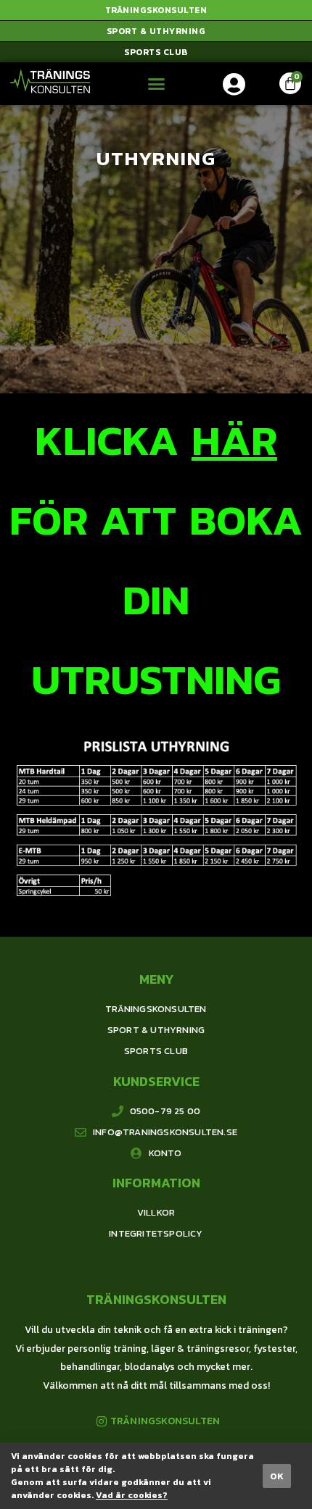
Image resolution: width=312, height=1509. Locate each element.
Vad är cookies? (132, 1495)
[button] (156, 10)
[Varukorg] (290, 83)
